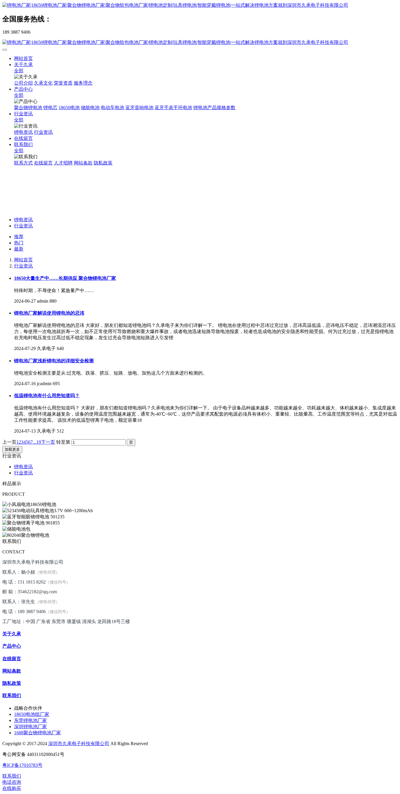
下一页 (48, 442)
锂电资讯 (23, 219)
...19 (37, 442)
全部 (18, 70)
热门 (18, 242)
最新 (18, 248)
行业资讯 (23, 225)
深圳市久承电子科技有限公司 (78, 743)
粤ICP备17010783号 (22, 765)
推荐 (18, 236)
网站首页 (23, 58)
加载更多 (12, 449)
